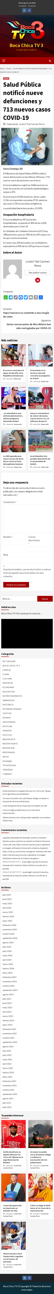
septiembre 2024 (10, 938)
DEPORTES (8, 683)
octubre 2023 (8, 986)
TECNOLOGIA (9, 765)
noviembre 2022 (10, 1033)
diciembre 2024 (9, 925)
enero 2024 (7, 973)
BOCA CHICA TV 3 (11, 665)
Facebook (32, 6)
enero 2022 (7, 1077)
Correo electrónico (34, 540)
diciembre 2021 (9, 1081)
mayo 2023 (7, 1007)
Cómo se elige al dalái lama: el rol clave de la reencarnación (21, 811)
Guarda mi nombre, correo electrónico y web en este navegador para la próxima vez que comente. (27, 573)
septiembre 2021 (10, 1094)
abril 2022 (7, 1064)
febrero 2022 (8, 1072)
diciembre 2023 (9, 977)
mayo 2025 (7, 903)
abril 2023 (7, 1012)
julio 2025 (7, 895)
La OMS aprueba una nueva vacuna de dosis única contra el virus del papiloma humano (13, 460)
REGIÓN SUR (8, 748)
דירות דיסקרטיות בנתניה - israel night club (19, 872)
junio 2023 (7, 1003)
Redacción (17, 379)
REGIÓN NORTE (10, 743)
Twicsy (6, 844)
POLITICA (7, 735)
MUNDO (7, 717)
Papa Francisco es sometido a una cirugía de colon (26, 312)
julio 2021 (7, 1103)
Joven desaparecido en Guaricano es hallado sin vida (25, 805)
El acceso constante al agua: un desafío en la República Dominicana (13, 373)
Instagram (22, 6)
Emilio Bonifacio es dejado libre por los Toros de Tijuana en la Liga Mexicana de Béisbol (27, 792)
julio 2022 (7, 1051)
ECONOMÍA (8, 687)
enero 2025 (7, 921)
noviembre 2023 (10, 981)
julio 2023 (7, 999)
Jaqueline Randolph (11, 837)
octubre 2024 (8, 934)
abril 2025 (7, 908)
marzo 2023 (8, 1016)
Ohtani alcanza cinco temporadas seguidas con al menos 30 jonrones (26, 819)
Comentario (10, 502)
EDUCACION (9, 691)
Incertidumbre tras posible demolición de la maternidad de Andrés (40, 460)
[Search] (49, 61)
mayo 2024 (7, 955)
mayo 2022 (7, 1059)
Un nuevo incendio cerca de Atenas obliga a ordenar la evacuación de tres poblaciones (26, 800)
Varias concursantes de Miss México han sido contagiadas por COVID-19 (29, 324)
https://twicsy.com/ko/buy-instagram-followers (23, 851)
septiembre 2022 (10, 1042)
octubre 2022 (8, 1038)
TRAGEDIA (8, 769)
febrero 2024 (8, 968)
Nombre (8, 536)
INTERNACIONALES (12, 709)
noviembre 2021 (10, 1085)
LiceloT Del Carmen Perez (32, 124)
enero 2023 (7, 1025)
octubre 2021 (8, 1090)
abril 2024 (7, 960)
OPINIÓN (7, 730)
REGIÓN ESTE (9, 739)
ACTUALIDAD (7, 361)
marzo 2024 (8, 964)
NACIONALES (7, 364)
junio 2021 (7, 1107)
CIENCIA (7, 670)
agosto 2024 (8, 942)
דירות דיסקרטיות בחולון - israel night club (19, 861)
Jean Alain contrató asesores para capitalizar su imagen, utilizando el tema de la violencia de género (27, 854)
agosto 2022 (8, 1046)
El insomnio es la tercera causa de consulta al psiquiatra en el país (40, 374)
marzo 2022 (8, 1068)
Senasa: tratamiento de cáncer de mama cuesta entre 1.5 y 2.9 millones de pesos (39, 417)
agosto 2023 (8, 994)
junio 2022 (7, 1055)
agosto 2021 (8, 1098)
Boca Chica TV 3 (26, 45)
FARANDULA (9, 700)
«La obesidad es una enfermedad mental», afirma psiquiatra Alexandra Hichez (13, 417)
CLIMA (16, 361)
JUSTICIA (7, 713)
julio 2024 (7, 947)
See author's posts (38, 272)
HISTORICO (8, 704)
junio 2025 (7, 899)
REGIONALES (9, 752)
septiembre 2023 (10, 990)
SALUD (6, 78)
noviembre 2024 (10, 929)
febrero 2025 (8, 916)
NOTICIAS (7, 726)
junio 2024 (7, 951)
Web (5, 554)
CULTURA (7, 678)
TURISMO (7, 774)
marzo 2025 (8, 912)
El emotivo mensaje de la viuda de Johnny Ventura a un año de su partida (25, 865)
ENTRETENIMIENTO (12, 696)
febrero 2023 (8, 1020)
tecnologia (7, 761)
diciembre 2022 (9, 1029)
